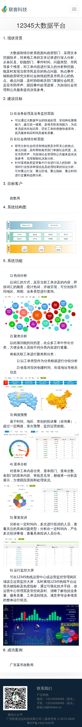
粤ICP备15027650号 (40, 723)
